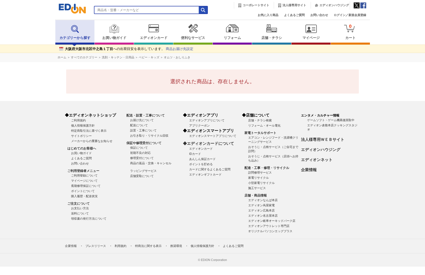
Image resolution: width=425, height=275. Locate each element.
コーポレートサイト (256, 5)
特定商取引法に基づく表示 (88, 130)
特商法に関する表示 (148, 246)
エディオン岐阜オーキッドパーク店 (271, 221)
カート (350, 32)
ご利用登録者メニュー (83, 171)
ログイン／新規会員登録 (350, 15)
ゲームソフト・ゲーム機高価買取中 (330, 120)
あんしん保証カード (202, 159)
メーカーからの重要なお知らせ (91, 141)
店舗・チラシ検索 (260, 120)
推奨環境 (176, 246)
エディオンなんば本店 (263, 200)
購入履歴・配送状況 (84, 196)
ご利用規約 (78, 120)
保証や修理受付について (144, 143)
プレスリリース (95, 246)
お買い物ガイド (114, 38)
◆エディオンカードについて (208, 143)
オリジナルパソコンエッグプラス (270, 231)
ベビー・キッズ (149, 57)
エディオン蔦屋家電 (261, 205)
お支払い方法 (80, 208)
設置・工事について (143, 130)
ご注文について (78, 203)
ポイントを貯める (201, 164)
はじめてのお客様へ (81, 148)
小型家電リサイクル (261, 183)
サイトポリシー (81, 136)
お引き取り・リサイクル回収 (149, 135)
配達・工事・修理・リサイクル (266, 168)
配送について (139, 125)
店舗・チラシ (271, 38)
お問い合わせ (319, 15)
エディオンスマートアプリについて (212, 136)
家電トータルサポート (260, 133)
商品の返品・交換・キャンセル (150, 163)
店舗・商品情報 (255, 195)
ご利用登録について (84, 175)
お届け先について (142, 120)
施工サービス (257, 188)
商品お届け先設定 (179, 49)
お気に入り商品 (268, 15)
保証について (139, 147)
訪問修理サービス (260, 172)
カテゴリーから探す (75, 38)
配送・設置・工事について (145, 115)
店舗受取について (142, 176)
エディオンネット (317, 160)
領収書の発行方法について (88, 218)
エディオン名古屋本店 (263, 215)
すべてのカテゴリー (84, 57)
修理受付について (142, 158)
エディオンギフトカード (205, 174)
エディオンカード (153, 38)
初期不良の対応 (140, 153)
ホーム (62, 57)
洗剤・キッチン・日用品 (118, 57)
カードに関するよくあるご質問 (209, 169)
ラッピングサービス (143, 171)
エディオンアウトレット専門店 (268, 226)
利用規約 (120, 246)
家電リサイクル (258, 177)
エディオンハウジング (334, 5)
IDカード (195, 154)
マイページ (311, 38)
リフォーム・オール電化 (264, 125)
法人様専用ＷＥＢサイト (322, 139)
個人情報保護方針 (83, 125)
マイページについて (84, 180)
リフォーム (232, 38)
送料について (80, 213)
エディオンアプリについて (207, 120)
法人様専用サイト (294, 5)
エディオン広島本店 (261, 210)
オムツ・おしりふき (177, 57)
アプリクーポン (199, 125)
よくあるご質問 (294, 15)
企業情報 (309, 170)
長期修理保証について (86, 186)
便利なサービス (193, 38)
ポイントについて (83, 191)
